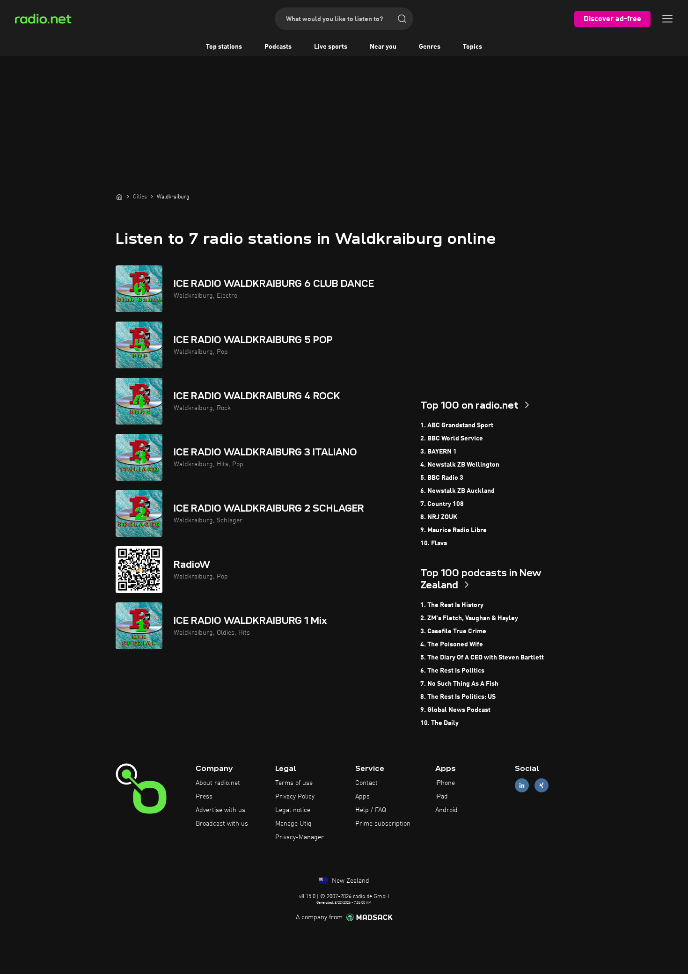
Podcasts (278, 47)
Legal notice (292, 810)
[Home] (119, 196)
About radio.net (218, 783)
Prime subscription (382, 823)
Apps (362, 796)
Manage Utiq (293, 823)
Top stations (224, 47)
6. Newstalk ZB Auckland (457, 491)
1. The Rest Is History (451, 605)
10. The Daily (439, 723)
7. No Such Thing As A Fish (459, 684)
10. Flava (433, 543)
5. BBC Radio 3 (441, 478)
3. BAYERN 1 (438, 451)
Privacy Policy (295, 796)
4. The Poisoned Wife (451, 644)
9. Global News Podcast (455, 710)
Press (204, 796)
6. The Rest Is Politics (452, 670)
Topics (472, 47)
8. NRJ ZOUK (438, 517)
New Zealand (349, 881)
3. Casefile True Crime (453, 631)
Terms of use (294, 783)
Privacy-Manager (299, 837)
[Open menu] (667, 18)
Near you (383, 47)
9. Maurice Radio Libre (453, 530)
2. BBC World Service (451, 438)
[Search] (402, 18)
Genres (429, 47)
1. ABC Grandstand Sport (456, 425)
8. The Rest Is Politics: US (458, 697)
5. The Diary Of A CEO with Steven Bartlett (482, 657)
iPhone (445, 783)
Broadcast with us (222, 823)
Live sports (330, 47)
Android (446, 810)
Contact (366, 783)
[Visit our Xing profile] (541, 786)
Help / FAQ (370, 810)
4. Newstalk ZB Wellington (459, 464)
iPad (441, 796)
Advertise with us (220, 810)
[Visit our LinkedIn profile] (522, 786)
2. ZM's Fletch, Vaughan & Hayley (469, 618)
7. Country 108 (442, 504)
